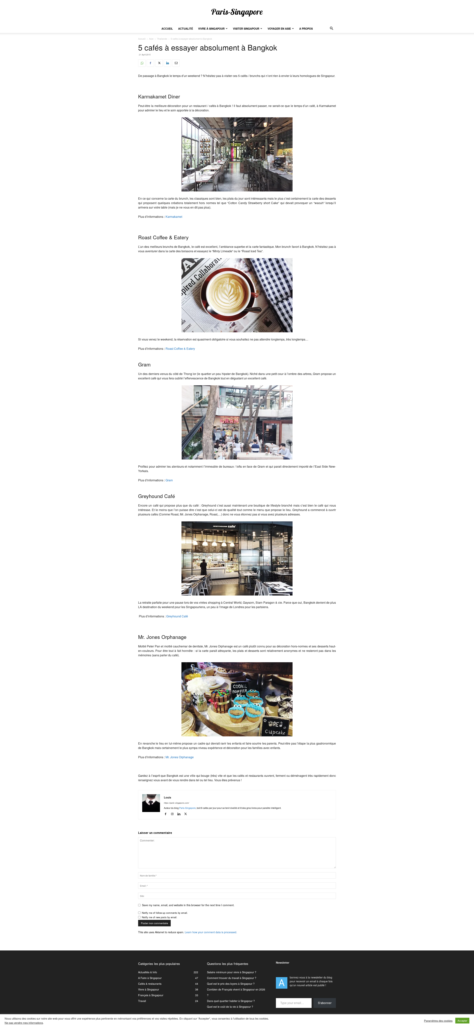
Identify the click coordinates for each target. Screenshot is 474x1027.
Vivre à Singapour (211, 28)
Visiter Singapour (246, 28)
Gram (169, 480)
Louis (167, 797)
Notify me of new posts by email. (159, 917)
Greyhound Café (177, 616)
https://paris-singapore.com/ (176, 802)
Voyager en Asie (279, 28)
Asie (151, 38)
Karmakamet (174, 216)
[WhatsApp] (142, 63)
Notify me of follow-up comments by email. (165, 912)
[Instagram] (174, 814)
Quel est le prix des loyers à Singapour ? (231, 983)
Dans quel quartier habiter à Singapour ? (231, 1001)
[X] (159, 63)
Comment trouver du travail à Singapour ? (231, 978)
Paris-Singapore (187, 807)
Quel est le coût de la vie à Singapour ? (230, 1006)
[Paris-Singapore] (237, 12)
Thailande (162, 38)
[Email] (176, 63)
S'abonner (324, 1003)
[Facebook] (150, 63)
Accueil (167, 28)
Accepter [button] (462, 1020)
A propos (306, 28)
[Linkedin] (167, 63)
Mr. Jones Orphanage (180, 757)
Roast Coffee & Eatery (180, 348)
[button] (331, 29)
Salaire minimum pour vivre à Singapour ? (231, 972)
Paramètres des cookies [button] (438, 1020)
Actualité (185, 28)
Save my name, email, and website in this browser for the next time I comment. (188, 905)
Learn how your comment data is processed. (211, 932)
